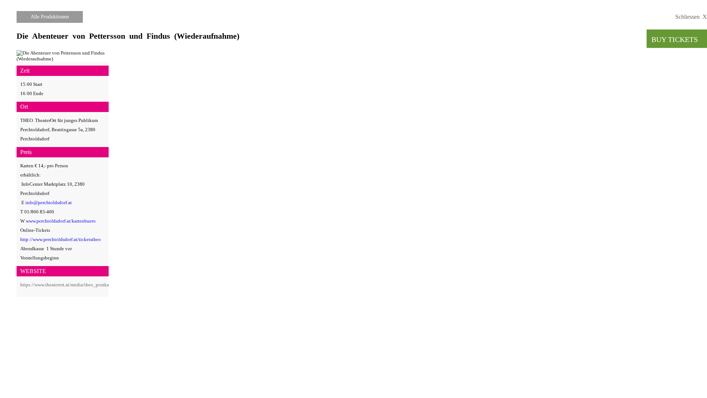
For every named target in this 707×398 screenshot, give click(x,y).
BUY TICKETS (679, 39)
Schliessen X (691, 17)
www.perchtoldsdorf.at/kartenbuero (61, 221)
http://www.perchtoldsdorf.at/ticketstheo (60, 239)
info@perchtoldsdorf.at (48, 202)
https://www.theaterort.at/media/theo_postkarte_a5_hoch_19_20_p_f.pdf (93, 284)
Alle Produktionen (50, 17)
